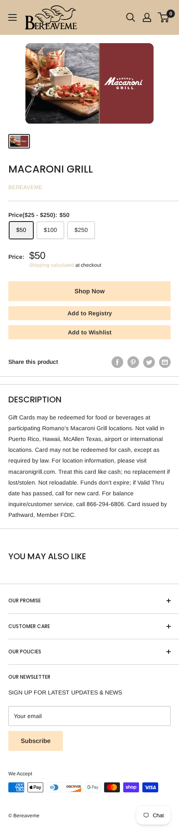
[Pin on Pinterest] (133, 362)
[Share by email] (165, 362)
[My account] (147, 17)
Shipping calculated (51, 265)
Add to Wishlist (90, 332)
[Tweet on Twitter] (149, 362)
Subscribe (35, 740)
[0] (164, 17)
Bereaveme (25, 187)
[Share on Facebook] (117, 362)
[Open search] (130, 17)
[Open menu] (12, 17)
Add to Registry (89, 313)
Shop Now (89, 291)
